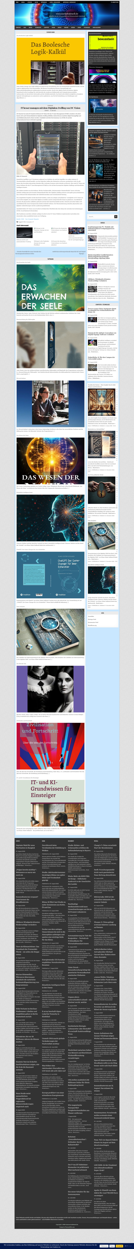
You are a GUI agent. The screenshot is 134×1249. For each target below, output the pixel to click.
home (17, 2)
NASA (25, 27)
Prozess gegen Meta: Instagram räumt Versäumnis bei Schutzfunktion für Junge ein (102, 306)
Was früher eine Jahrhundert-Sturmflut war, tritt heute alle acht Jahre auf (54, 1064)
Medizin (73, 27)
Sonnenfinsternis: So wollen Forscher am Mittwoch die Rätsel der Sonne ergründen (105, 1003)
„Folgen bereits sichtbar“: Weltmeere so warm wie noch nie (26, 868)
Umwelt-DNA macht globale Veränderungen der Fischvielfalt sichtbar (53, 1037)
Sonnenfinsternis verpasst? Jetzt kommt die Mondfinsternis (27, 895)
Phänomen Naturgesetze (96, 33)
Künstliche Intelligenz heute (25, 374)
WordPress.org (92, 621)
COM (24, 220)
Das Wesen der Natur (23, 317)
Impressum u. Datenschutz (69, 2)
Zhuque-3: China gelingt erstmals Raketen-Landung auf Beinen (105, 921)
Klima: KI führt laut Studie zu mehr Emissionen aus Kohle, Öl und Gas (54, 901)
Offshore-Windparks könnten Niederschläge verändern (99, 276)
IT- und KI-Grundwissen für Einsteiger (28, 660)
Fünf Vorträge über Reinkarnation (26, 717)
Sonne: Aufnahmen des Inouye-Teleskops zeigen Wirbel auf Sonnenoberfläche (106, 1032)
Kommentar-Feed (93, 618)
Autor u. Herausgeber (55, 2)
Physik (53, 27)
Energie (59, 27)
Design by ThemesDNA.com (67, 1223)
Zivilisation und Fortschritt (24, 602)
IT (33, 220)
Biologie (66, 27)
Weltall (30, 27)
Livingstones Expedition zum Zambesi (28, 774)
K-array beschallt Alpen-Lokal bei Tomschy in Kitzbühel (52, 1010)
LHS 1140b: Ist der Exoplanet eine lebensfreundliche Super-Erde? (105, 1164)
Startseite (18, 27)
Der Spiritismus (93, 63)
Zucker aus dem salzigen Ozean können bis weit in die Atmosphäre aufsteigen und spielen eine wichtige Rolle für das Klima (53, 931)
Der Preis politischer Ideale (95, 471)
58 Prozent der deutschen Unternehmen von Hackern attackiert (59, 241)
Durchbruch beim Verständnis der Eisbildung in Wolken (54, 844)
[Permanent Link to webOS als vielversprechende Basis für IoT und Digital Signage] (76, 229)
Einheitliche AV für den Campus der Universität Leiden (101, 354)
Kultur (36, 2)
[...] (45, 96)
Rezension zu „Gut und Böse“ (96, 425)
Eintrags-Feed (92, 615)
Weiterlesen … (92, 245)
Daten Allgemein (96, 27)
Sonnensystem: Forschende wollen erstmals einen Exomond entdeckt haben (105, 1111)
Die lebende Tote (21, 545)
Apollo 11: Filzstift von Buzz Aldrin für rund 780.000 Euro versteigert (106, 1189)
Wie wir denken (21, 260)
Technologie (38, 27)
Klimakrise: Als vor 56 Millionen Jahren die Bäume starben (27, 1035)
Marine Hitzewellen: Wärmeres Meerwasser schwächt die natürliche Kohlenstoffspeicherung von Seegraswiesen (27, 976)
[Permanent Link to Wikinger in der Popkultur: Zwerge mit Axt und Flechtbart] (42, 231)
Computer (46, 27)
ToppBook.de (44, 2)
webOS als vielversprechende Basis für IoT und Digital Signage (76, 236)
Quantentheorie (21, 35)
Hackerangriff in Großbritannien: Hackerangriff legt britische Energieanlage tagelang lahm (100, 252)
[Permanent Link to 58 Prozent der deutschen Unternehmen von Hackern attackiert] (59, 231)
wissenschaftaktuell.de (67, 13)
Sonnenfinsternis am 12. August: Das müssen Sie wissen (103, 1084)
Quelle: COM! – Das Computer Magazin (28, 217)
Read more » (111, 419)
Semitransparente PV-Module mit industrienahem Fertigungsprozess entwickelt (101, 224)
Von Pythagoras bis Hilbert (96, 93)
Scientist (47, 108)
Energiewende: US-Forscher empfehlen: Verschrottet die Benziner (53, 958)
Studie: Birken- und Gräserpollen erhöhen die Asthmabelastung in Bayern (79, 844)
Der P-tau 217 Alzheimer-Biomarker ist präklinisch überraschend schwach (78, 1163)
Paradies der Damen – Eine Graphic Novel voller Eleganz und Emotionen (102, 382)
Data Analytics (21, 488)
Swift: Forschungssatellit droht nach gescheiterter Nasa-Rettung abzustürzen (105, 868)
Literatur (29, 2)
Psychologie (87, 27)
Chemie (79, 27)
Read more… (80, 896)
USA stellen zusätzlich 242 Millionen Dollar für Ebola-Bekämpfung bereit (79, 1078)
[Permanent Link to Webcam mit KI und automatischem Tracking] (25, 231)
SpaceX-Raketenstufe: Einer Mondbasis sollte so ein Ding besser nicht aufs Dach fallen (105, 1059)
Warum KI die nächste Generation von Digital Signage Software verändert (102, 330)
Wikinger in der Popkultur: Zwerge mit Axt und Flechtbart (41, 241)
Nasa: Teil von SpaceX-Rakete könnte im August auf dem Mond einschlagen (106, 1138)
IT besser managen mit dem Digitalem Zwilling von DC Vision (50, 105)
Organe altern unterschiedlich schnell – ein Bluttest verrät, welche (80, 995)
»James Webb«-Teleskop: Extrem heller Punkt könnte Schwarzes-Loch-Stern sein (105, 976)
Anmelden (91, 612)
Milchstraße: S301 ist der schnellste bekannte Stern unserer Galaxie (104, 895)
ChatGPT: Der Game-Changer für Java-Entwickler (31, 431)
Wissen (23, 2)
